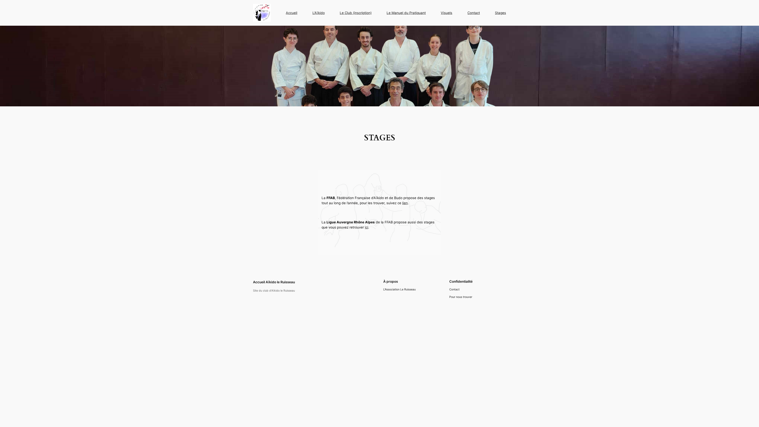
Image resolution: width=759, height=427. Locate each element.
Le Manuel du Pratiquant (406, 13)
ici (366, 227)
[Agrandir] (266, 9)
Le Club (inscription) (356, 13)
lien (405, 203)
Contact (473, 13)
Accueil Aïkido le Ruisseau (274, 282)
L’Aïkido (318, 13)
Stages (500, 13)
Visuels (446, 13)
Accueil (291, 13)
